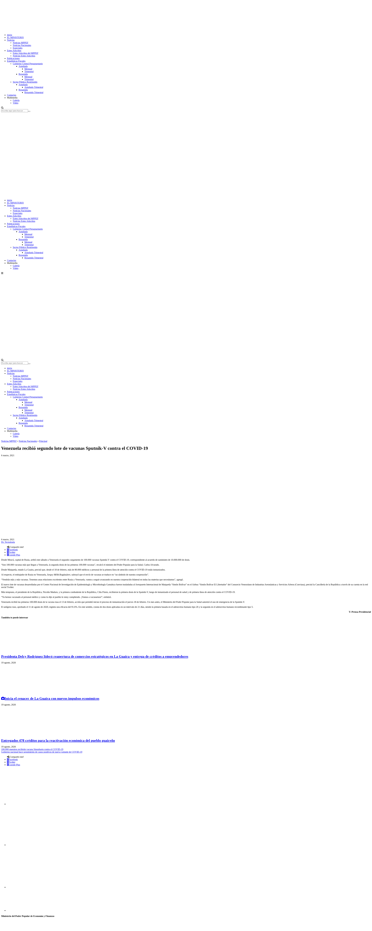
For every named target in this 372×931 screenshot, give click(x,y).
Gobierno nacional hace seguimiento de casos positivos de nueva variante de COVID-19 (41, 752)
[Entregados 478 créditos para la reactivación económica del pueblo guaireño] (23, 734)
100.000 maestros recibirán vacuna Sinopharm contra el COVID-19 (32, 749)
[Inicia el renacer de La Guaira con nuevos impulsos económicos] (23, 692)
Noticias (11, 40)
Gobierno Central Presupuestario (28, 63)
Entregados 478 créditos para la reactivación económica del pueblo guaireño (58, 740)
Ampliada (23, 66)
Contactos (11, 95)
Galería (16, 100)
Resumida (23, 74)
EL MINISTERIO (15, 37)
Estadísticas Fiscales (16, 61)
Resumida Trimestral (33, 92)
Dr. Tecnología (8, 542)
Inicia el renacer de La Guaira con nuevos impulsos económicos (52, 698)
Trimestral (29, 71)
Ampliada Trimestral (33, 87)
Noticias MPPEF (20, 42)
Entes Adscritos (14, 50)
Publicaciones (13, 58)
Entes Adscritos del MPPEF (25, 53)
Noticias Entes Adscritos (24, 56)
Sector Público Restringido (25, 82)
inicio (9, 35)
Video (15, 103)
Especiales (17, 48)
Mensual (28, 69)
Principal (43, 441)
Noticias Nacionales (22, 45)
